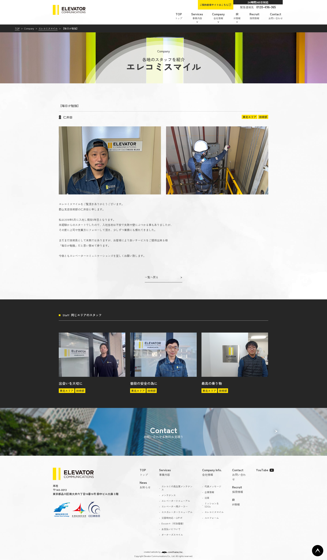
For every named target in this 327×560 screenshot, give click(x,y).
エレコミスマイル (48, 28)
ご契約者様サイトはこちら (214, 4)
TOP (17, 28)
